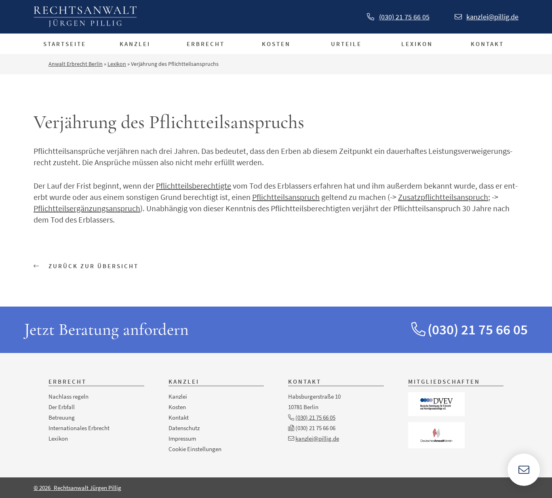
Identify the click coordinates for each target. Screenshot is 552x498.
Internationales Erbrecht (79, 428)
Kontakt (487, 44)
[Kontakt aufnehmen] (524, 470)
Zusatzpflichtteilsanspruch (443, 197)
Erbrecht (206, 44)
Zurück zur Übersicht (92, 266)
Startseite (64, 44)
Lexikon (417, 44)
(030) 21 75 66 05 (404, 16)
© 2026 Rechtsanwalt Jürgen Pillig (77, 488)
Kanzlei (135, 44)
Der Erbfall (61, 407)
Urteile (346, 44)
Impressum (182, 438)
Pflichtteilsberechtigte (193, 186)
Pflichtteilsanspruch (286, 197)
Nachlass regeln (68, 396)
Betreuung (61, 417)
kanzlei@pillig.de (492, 16)
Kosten (276, 44)
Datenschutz (184, 428)
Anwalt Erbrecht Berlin (75, 63)
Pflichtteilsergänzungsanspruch (87, 208)
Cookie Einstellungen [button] (195, 449)
